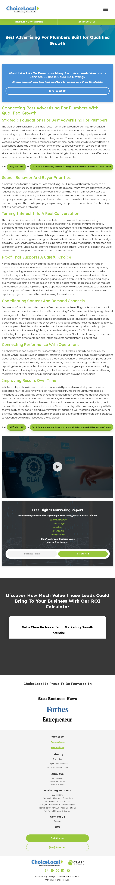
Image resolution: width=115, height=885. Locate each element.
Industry (57, 754)
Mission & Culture (57, 781)
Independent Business (57, 763)
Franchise (57, 759)
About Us (57, 774)
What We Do (57, 778)
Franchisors (57, 747)
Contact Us (57, 817)
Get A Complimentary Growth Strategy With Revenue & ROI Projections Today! (71, 166)
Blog (57, 826)
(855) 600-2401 (16, 166)
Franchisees (57, 742)
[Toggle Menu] (105, 9)
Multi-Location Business (57, 767)
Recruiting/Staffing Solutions (57, 801)
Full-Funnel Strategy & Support (57, 811)
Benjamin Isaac (57, 784)
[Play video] (57, 467)
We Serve (57, 736)
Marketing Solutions (57, 790)
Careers (57, 821)
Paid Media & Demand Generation (58, 798)
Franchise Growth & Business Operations (57, 808)
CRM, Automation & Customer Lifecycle (57, 804)
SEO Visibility (57, 795)
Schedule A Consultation (29, 21)
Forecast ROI (59, 90)
